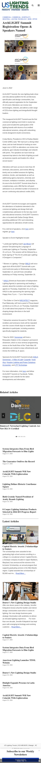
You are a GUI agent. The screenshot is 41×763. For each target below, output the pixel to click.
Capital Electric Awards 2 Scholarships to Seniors (20, 547)
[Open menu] (38, 5)
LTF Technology (21, 365)
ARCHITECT (25, 300)
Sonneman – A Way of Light (13, 360)
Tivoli (33, 360)
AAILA (6, 281)
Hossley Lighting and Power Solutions (21, 362)
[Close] (39, 750)
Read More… (21, 573)
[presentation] (20, 410)
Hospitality (26, 17)
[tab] (16, 436)
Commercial (7, 17)
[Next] (37, 415)
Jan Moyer (27, 244)
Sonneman (18, 337)
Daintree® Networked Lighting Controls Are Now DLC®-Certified (20, 427)
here (27, 229)
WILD (28, 264)
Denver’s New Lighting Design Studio (19, 602)
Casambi (27, 360)
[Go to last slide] (3, 415)
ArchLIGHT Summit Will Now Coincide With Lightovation (17, 472)
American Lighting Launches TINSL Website (19, 661)
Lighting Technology (19, 19)
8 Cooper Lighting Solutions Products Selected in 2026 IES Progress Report (20, 510)
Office (35, 19)
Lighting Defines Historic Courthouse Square (19, 485)
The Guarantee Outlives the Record (19, 461)
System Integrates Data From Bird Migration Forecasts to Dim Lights (18, 450)
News (29, 19)
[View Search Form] (32, 5)
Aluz (4, 362)
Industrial (6, 19)
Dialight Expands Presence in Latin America (18, 684)
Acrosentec (7, 365)
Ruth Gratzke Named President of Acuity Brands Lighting (18, 498)
